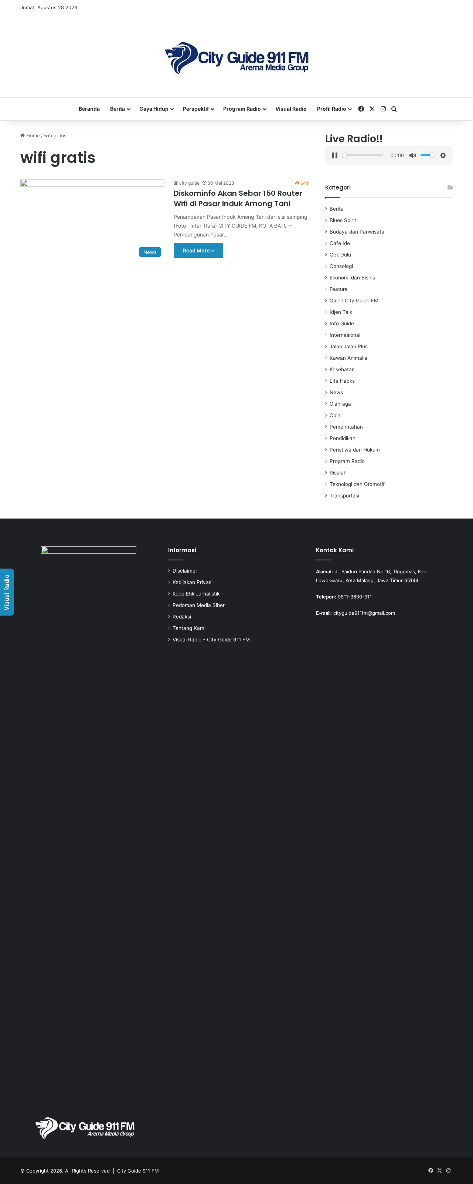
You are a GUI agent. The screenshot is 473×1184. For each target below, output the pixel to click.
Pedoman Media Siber (199, 605)
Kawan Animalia (348, 358)
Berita (117, 108)
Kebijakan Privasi (192, 582)
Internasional (345, 335)
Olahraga (340, 404)
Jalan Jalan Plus (349, 346)
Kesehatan (342, 369)
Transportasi (344, 496)
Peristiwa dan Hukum (355, 450)
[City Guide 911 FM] (236, 56)
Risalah (338, 473)
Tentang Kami (189, 628)
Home (32, 135)
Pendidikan (342, 438)
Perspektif (196, 108)
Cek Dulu (340, 255)
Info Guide (342, 323)
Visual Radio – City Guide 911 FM (211, 640)
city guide (189, 183)
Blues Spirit (343, 220)
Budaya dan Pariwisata (357, 232)
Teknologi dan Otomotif (357, 484)
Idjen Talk (341, 312)
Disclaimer (185, 571)
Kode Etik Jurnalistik (196, 594)
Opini (335, 415)
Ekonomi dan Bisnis (352, 278)
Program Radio (242, 108)
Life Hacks (342, 381)
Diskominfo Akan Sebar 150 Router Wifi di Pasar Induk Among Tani (238, 198)
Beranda (89, 108)
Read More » (198, 250)
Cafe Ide (340, 243)
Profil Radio (331, 108)
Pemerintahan (346, 427)
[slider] (363, 155)
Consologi (341, 266)
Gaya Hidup (154, 108)
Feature (339, 289)
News (336, 392)
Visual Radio (291, 108)
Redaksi (182, 617)
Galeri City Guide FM (354, 300)
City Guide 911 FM (138, 1171)
